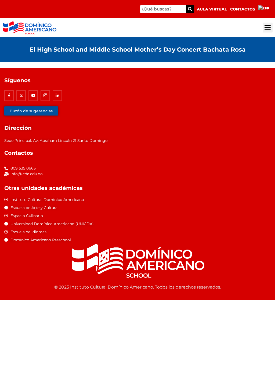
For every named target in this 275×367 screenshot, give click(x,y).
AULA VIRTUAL (212, 9)
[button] (268, 28)
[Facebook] (9, 95)
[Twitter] (21, 95)
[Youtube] (33, 95)
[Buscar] (190, 9)
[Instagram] (45, 95)
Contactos (242, 9)
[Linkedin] (57, 95)
